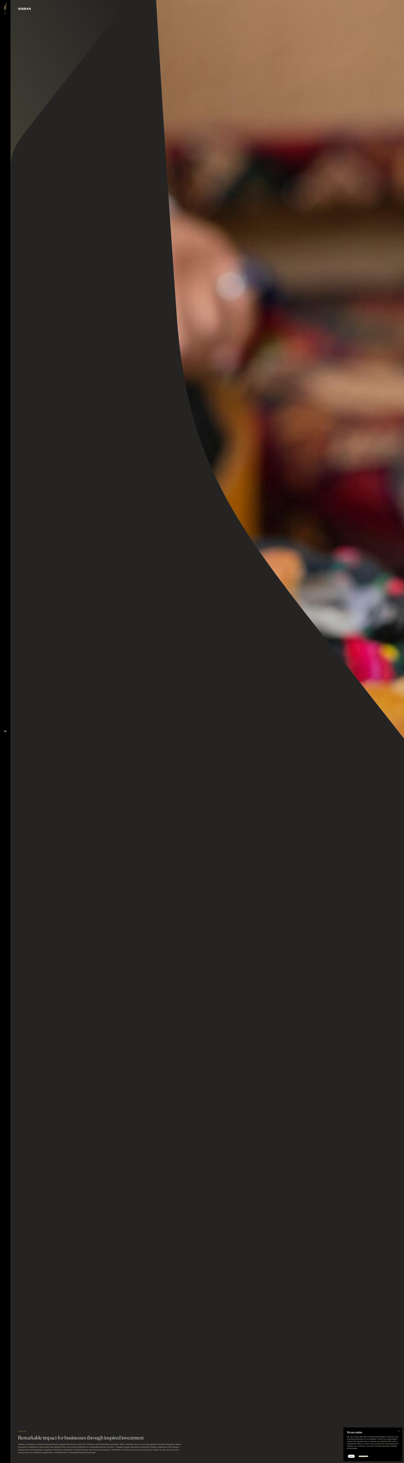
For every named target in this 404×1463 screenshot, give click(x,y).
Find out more (363, 1456)
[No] (399, 1431)
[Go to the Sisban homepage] (5, 8)
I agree (351, 1456)
